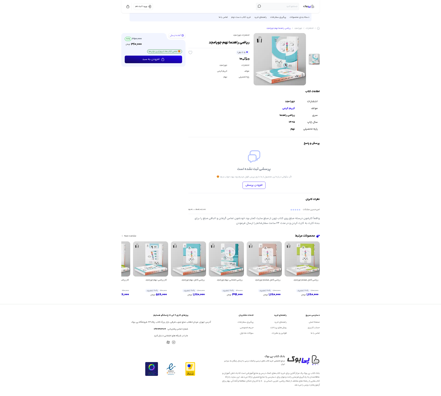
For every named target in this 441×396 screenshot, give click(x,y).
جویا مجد (298, 28)
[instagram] (173, 342)
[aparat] (168, 342)
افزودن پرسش (254, 185)
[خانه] (318, 28)
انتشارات (310, 28)
